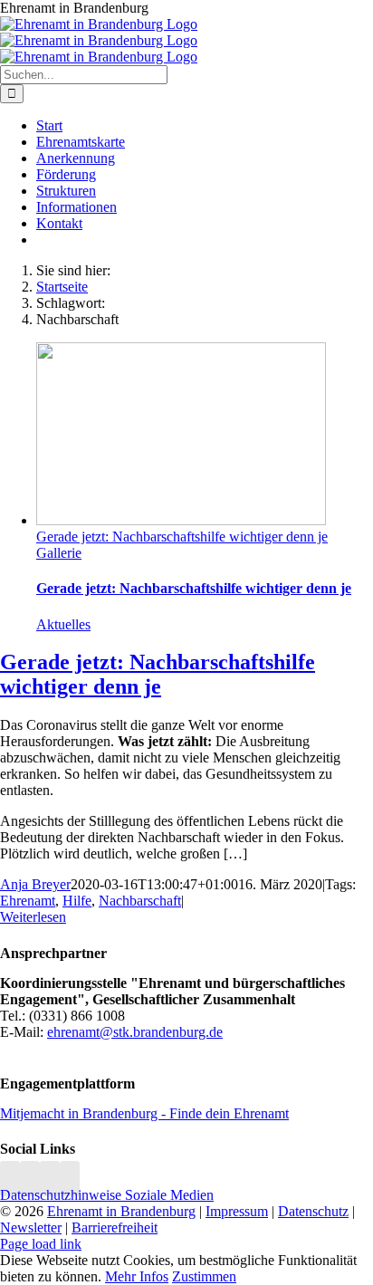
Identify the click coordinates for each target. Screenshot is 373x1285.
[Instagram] (10, 1178)
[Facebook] (30, 1178)
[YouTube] (70, 1178)
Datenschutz (313, 1211)
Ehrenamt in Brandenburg (121, 1211)
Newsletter (31, 1227)
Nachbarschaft (140, 900)
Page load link (40, 1243)
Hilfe (76, 900)
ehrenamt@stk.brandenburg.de (135, 1032)
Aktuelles (63, 624)
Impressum (237, 1211)
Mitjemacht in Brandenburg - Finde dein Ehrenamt (144, 1113)
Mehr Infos (136, 1276)
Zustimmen (204, 1276)
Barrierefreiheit (115, 1227)
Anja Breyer (35, 884)
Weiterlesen (33, 917)
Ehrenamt (27, 900)
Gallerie (58, 553)
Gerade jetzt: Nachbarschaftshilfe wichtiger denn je (182, 536)
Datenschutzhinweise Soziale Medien (107, 1195)
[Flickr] (50, 1178)
